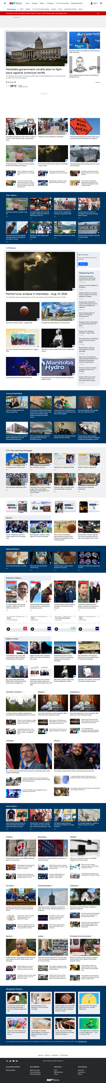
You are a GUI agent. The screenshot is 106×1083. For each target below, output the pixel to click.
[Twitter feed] (7, 1061)
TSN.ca (56, 1074)
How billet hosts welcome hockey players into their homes (65, 436)
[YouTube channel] (14, 1061)
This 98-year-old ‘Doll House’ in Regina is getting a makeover (83, 908)
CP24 (55, 1070)
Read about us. (83, 1041)
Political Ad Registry (35, 1074)
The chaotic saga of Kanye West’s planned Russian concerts (74, 771)
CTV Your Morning (62, 3)
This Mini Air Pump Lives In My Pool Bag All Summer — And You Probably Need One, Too (17, 1008)
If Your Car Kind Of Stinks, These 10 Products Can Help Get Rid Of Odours (64, 1032)
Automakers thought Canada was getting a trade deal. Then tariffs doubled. (58, 968)
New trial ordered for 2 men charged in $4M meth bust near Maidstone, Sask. (52, 714)
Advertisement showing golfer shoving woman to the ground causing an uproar (16, 237)
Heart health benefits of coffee (16, 566)
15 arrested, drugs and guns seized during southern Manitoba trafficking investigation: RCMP (89, 437)
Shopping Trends (76, 3)
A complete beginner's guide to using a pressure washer (88, 824)
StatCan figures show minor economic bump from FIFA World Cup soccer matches (25, 968)
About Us (40, 1055)
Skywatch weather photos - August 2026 (19, 323)
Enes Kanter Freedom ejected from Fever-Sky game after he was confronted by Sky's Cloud (88, 536)
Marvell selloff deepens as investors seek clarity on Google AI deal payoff (57, 876)
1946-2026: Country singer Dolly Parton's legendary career (57, 350)
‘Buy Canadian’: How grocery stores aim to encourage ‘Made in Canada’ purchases (88, 657)
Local (27, 3)
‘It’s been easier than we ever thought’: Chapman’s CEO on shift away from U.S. (39, 213)
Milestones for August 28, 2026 (64, 467)
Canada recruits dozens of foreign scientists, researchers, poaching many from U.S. (26, 876)
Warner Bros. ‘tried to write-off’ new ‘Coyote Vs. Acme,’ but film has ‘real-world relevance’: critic (40, 824)
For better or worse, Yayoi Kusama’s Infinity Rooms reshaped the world (56, 917)
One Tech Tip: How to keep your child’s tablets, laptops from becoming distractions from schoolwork (90, 925)
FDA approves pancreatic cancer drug (38, 566)
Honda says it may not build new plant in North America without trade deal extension (57, 977)
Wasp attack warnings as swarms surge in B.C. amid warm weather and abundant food (89, 968)
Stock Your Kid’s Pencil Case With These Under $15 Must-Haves (16, 1032)
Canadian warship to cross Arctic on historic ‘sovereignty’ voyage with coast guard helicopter (64, 658)
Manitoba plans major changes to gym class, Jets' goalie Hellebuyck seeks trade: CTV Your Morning (40, 490)
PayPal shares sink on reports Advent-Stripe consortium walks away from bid (58, 867)
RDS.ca (80, 1074)
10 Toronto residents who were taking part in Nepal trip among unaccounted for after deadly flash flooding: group (36, 779)
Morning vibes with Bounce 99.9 (16, 487)
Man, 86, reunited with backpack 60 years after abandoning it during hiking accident (90, 915)
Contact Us (47, 1055)
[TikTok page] (10, 1061)
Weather (27, 9)
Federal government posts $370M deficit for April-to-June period (20, 859)
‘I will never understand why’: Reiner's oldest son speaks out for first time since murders (88, 606)
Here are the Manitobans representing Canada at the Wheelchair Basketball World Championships (63, 537)
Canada (34, 3)
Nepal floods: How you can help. (64, 235)
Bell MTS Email (83, 255)
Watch (42, 3)
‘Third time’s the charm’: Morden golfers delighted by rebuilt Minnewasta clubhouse (16, 437)
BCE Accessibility (10, 1070)
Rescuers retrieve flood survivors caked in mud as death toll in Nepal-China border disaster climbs (84, 959)
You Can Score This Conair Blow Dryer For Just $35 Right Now (88, 1007)
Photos (60, 9)
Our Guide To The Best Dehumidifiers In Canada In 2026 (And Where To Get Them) (40, 1033)
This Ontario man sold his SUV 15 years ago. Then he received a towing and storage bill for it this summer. (52, 959)
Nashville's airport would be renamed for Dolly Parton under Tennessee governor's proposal (51, 908)
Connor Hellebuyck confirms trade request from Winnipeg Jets (25, 173)
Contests (53, 9)
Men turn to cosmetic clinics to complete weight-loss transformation (83, 859)
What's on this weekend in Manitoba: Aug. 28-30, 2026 (62, 213)
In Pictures (50, 3)
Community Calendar (70, 9)
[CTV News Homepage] (15, 3)
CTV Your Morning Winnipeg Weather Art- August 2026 (22, 350)
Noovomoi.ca (81, 1072)
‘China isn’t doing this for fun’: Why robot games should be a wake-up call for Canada (26, 926)
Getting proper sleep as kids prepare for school (63, 566)
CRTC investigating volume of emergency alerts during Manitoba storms (39, 437)
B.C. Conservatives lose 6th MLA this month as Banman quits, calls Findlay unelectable (28, 771)
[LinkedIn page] (17, 1061)
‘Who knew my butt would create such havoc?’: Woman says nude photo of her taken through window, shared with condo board (25, 184)
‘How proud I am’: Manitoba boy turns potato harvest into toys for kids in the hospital (65, 412)
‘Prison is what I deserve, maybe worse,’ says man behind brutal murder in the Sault (26, 722)
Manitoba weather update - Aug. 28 (16, 213)
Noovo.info (81, 1070)
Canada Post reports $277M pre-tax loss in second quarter (52, 859)
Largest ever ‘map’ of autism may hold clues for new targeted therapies (25, 917)
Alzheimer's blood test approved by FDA (89, 566)
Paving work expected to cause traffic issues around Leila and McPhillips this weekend (85, 137)
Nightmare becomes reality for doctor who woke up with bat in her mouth (40, 657)
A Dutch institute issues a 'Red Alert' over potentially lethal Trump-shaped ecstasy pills (83, 777)
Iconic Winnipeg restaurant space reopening (15, 411)
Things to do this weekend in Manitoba (50, 136)
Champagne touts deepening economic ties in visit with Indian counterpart (25, 867)
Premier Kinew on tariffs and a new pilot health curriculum (64, 488)
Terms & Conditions (35, 1072)
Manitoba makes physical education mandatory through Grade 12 (64, 824)
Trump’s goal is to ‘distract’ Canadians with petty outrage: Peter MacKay (88, 213)
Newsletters (55, 1055)
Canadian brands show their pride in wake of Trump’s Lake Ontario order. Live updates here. (21, 138)
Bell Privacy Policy (35, 1070)
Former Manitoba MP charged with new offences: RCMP (88, 411)
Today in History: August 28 (87, 467)
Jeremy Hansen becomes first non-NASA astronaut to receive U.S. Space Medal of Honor (19, 908)
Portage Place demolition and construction (55, 323)
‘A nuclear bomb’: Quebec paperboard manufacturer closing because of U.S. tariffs (20, 714)
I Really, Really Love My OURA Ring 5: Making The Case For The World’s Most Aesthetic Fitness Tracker (65, 1008)
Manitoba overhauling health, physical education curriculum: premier (90, 173)
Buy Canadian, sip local (37, 467)
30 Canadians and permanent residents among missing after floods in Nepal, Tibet (90, 977)
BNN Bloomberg (58, 1072)
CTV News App (64, 1055)
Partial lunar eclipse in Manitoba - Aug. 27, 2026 (36, 293)
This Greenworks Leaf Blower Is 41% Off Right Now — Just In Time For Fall (89, 1032)
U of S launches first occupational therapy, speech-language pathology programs (90, 730)
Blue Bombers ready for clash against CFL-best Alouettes (40, 535)
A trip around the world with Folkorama (19, 377)
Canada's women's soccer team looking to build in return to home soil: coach (26, 977)
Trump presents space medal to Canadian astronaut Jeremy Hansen (64, 606)
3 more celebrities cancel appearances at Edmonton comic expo (34, 790)
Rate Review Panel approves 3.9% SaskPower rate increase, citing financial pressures (58, 722)
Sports (81, 9)
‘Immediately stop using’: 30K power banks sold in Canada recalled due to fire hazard (15, 657)
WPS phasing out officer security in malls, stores (89, 236)
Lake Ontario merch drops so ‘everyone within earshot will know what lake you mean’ (15, 824)
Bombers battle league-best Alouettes (39, 236)
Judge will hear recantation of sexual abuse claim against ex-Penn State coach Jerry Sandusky (20, 959)
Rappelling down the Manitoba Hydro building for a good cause (57, 378)
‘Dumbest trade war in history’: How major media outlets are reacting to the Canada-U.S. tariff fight (41, 682)
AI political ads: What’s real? (15, 467)
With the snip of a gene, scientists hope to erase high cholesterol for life (89, 866)
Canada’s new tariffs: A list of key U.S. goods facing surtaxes (89, 680)
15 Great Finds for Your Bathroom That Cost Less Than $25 (39, 1007)
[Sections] (5, 3)
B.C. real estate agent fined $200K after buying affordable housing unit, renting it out (16, 681)
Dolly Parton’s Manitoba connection (86, 488)
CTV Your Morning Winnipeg (40, 9)
